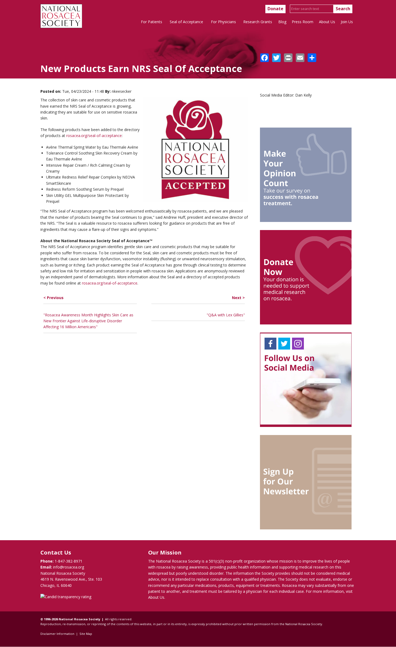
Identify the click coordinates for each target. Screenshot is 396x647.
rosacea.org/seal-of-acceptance (94, 135)
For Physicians (223, 21)
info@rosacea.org (68, 567)
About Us (327, 21)
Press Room (302, 21)
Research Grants (257, 21)
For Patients (151, 21)
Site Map (85, 634)
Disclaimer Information (57, 634)
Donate (275, 9)
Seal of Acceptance (186, 21)
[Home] (61, 26)
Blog (282, 21)
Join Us (347, 21)
